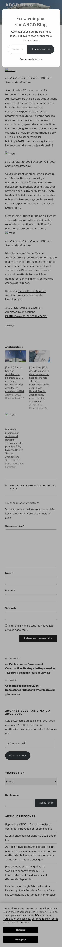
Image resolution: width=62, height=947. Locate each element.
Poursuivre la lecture (31, 59)
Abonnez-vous (41, 49)
